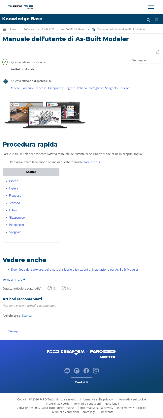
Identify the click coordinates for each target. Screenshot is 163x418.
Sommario (139, 60)
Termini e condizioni (87, 403)
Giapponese (56, 88)
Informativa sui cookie (131, 399)
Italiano (82, 88)
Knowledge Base (22, 19)
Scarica (27, 315)
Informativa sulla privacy (96, 399)
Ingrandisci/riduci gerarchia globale (4, 29)
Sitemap (13, 331)
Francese (40, 88)
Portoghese (95, 88)
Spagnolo (111, 88)
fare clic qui (92, 162)
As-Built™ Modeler (73, 29)
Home (13, 29)
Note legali (112, 403)
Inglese (70, 88)
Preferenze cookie (58, 403)
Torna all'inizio (12, 279)
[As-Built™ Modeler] (45, 129)
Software (29, 29)
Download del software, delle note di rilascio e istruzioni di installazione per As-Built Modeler (74, 269)
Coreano (27, 88)
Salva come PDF (158, 52)
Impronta (107, 412)
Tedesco (124, 88)
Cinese (15, 88)
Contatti (81, 382)
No (69, 288)
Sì (54, 288)
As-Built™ (48, 29)
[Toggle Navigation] (151, 7)
